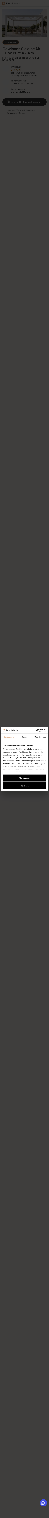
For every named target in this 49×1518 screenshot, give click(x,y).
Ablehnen (25, 786)
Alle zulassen (24, 778)
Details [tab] (24, 737)
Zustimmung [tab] (9, 737)
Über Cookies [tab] (40, 737)
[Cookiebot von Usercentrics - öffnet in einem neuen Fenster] (35, 730)
